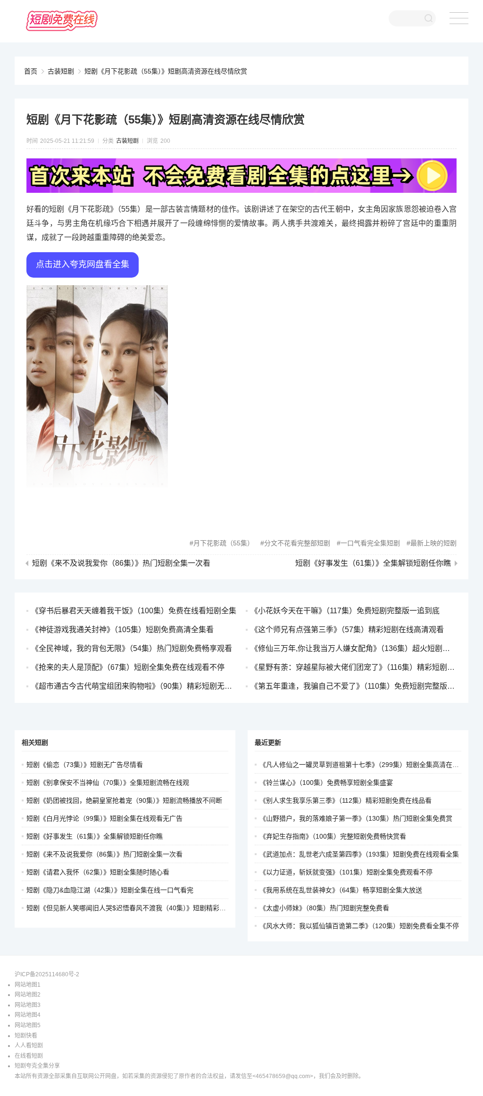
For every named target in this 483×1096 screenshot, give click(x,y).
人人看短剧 (29, 1045)
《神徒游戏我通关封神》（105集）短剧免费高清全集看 (122, 630)
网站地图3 (28, 1005)
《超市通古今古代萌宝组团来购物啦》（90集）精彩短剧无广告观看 (143, 686)
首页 (30, 71)
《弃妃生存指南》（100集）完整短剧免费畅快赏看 (332, 836)
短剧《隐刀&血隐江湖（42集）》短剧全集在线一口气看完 (109, 890)
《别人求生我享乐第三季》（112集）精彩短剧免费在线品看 (345, 800)
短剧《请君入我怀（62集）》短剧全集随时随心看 (97, 872)
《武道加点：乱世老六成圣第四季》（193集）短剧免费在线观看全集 (359, 854)
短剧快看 (26, 1035)
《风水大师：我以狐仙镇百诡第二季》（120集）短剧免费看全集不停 (359, 926)
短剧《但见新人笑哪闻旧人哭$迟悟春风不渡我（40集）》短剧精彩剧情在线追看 (142, 908)
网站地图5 (28, 1025)
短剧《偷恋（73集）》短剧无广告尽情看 (84, 764)
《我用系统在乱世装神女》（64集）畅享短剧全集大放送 (340, 890)
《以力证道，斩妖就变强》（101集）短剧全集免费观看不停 (346, 872)
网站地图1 (28, 984)
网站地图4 (28, 1015)
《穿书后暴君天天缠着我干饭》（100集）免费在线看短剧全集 (133, 611)
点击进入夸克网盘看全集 (82, 264)
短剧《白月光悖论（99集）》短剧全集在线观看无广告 (104, 818)
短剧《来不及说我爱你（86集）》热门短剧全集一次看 (121, 563)
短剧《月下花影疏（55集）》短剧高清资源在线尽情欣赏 (165, 71)
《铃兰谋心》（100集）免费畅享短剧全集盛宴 (326, 782)
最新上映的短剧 (433, 543)
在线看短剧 (29, 1056)
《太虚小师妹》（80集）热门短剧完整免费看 (324, 908)
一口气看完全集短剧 (370, 543)
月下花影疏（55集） (223, 543)
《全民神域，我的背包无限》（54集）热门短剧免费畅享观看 (131, 648)
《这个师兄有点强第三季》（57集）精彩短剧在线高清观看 (347, 630)
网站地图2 (28, 994)
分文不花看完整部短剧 (297, 543)
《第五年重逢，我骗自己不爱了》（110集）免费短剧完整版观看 (356, 686)
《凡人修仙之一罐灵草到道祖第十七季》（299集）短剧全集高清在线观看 (365, 764)
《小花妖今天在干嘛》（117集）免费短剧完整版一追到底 (345, 611)
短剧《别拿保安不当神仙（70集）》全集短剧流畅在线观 (107, 782)
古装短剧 (61, 71)
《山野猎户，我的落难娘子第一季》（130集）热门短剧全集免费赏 (355, 818)
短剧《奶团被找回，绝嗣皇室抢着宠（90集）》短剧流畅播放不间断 (124, 800)
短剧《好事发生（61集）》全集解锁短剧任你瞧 (373, 563)
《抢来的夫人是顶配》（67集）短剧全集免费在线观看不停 (128, 667)
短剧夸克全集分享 (37, 1066)
